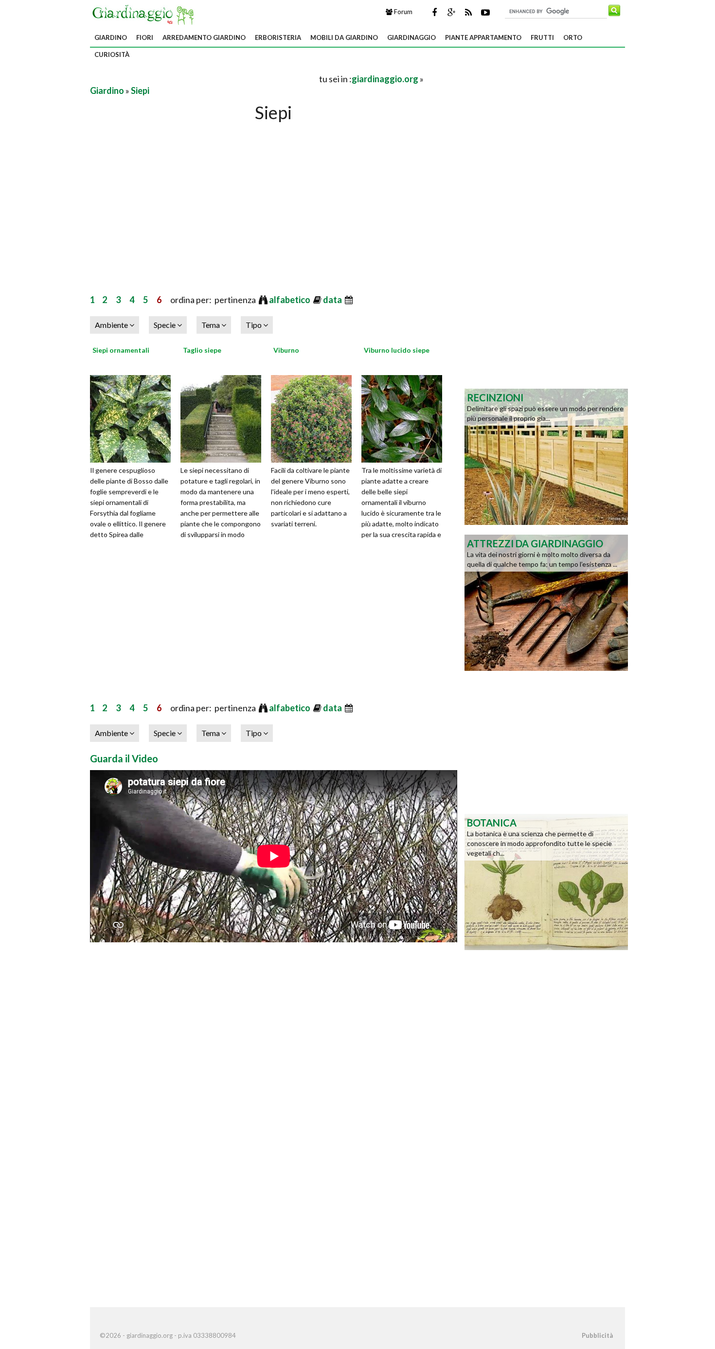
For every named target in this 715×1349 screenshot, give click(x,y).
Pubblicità (597, 1335)
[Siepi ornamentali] (134, 417)
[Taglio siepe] (224, 417)
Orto (572, 37)
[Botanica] (546, 881)
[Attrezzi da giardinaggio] (546, 601)
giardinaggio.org (385, 78)
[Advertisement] (204, 78)
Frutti (542, 37)
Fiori (144, 37)
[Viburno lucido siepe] (405, 417)
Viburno (286, 350)
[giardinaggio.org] (145, 13)
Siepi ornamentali (120, 350)
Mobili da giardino (344, 37)
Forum (402, 12)
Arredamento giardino (204, 37)
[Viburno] (314, 417)
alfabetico (290, 299)
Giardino (110, 37)
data (333, 299)
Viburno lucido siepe (396, 350)
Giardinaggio (411, 37)
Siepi (140, 90)
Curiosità (111, 54)
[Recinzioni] (546, 455)
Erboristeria (278, 37)
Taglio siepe (202, 350)
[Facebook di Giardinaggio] (434, 12)
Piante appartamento (483, 37)
